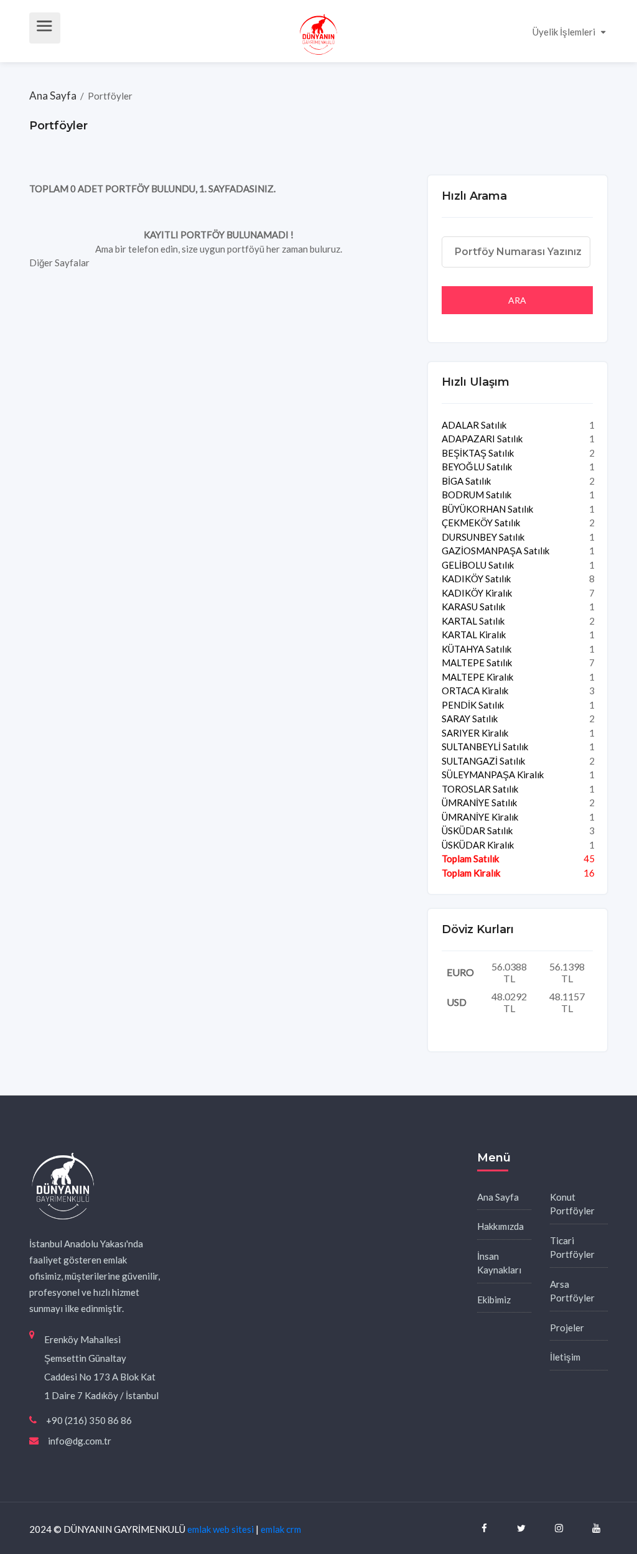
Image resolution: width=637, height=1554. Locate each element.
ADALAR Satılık (474, 424)
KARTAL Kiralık (474, 634)
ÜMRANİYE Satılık (479, 802)
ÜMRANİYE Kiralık (480, 816)
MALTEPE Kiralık (477, 676)
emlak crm (281, 1529)
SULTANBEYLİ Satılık (485, 746)
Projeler (567, 1327)
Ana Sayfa (53, 95)
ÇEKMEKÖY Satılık (481, 522)
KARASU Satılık (473, 606)
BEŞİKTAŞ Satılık (478, 452)
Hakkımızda (500, 1226)
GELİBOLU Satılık (478, 564)
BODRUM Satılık (476, 494)
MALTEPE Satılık (477, 662)
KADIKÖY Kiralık (477, 592)
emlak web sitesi (220, 1529)
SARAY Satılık (470, 718)
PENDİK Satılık (473, 704)
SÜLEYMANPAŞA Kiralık (493, 774)
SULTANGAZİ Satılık (483, 760)
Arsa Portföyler (572, 1291)
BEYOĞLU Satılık (477, 466)
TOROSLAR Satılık (480, 788)
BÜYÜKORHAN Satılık (487, 508)
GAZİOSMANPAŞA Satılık (495, 550)
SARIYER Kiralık (475, 732)
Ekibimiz (494, 1299)
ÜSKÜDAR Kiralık (478, 844)
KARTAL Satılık (473, 620)
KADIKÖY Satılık (476, 578)
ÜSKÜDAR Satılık (477, 830)
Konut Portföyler (572, 1204)
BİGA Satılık (466, 480)
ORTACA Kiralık (475, 690)
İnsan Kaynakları (499, 1263)
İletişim (565, 1356)
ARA (517, 300)
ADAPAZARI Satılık (482, 438)
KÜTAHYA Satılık (476, 648)
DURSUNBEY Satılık (483, 536)
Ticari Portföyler (572, 1247)
